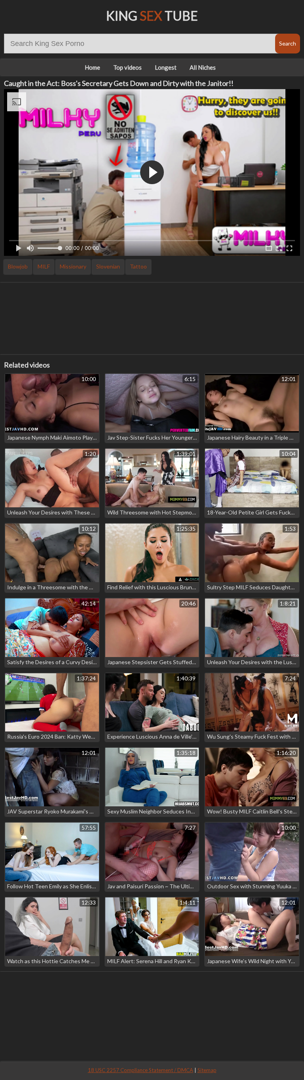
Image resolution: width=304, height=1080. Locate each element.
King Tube (152, 15)
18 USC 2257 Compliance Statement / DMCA (140, 1070)
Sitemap (207, 1070)
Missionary (73, 266)
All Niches (203, 67)
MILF (44, 266)
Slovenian (108, 266)
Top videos (127, 67)
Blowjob (18, 266)
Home (92, 67)
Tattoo (138, 266)
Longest (166, 67)
